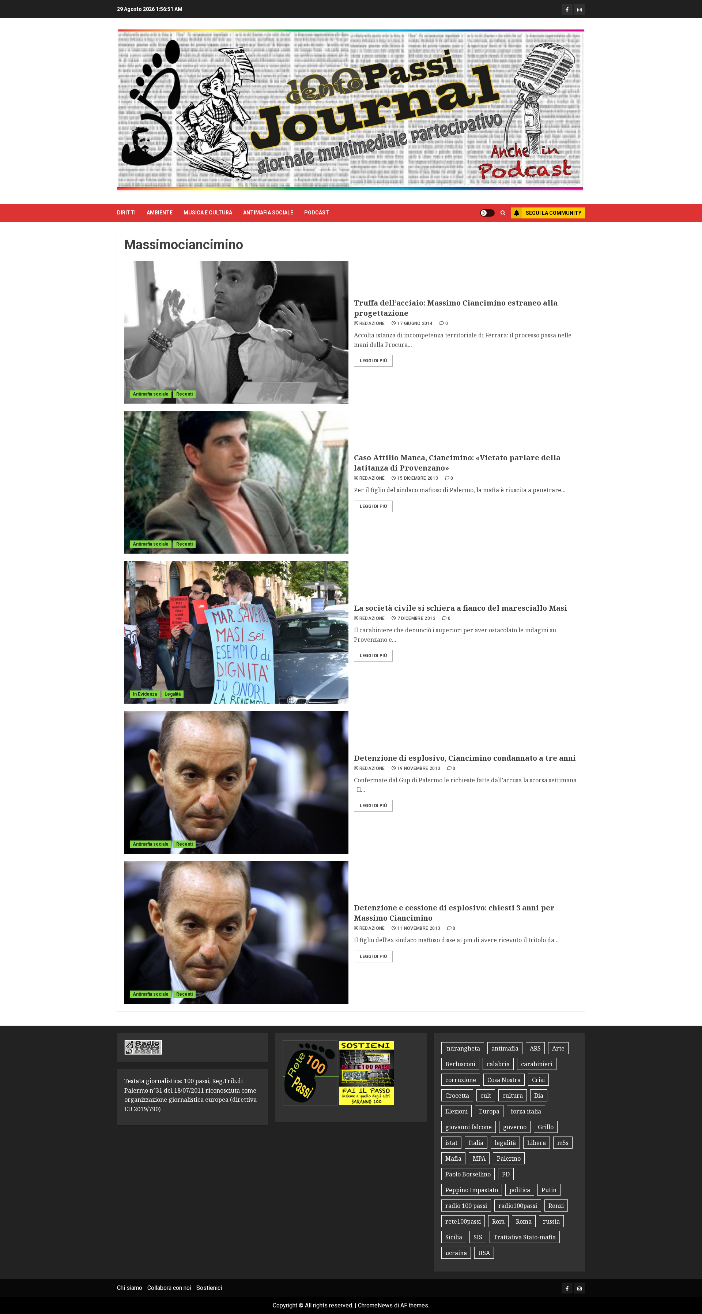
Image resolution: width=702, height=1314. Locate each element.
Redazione (372, 323)
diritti (126, 213)
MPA (479, 1158)
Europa (489, 1111)
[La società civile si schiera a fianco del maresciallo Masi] (236, 632)
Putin (548, 1190)
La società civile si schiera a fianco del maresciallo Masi (460, 608)
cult (485, 1096)
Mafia (453, 1158)
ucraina (456, 1253)
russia (551, 1221)
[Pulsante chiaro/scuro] (487, 213)
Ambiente (160, 213)
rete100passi (463, 1221)
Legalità (173, 694)
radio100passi (517, 1206)
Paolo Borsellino (468, 1174)
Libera (536, 1143)
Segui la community (553, 213)
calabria (498, 1064)
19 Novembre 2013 (419, 768)
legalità (505, 1143)
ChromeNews (375, 1305)
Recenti (184, 394)
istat (451, 1143)
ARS (535, 1048)
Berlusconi (460, 1064)
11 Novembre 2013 (419, 928)
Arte (558, 1048)
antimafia (504, 1048)
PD (506, 1174)
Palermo (509, 1158)
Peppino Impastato (471, 1190)
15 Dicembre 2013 (417, 478)
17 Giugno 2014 (415, 323)
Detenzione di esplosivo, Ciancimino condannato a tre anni (465, 758)
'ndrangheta (462, 1048)
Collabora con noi (169, 1287)
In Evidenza (145, 694)
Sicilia (453, 1237)
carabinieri (536, 1064)
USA (484, 1253)
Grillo (546, 1127)
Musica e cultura (208, 213)
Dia (538, 1096)
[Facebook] (567, 9)
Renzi (556, 1206)
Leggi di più (373, 360)
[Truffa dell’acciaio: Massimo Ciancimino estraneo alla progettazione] (236, 332)
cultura (512, 1096)
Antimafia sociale (268, 213)
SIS (477, 1237)
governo (514, 1127)
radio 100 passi (466, 1206)
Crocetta (457, 1096)
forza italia (526, 1111)
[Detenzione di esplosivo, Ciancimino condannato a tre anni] (236, 782)
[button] (502, 213)
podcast (316, 213)
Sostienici (209, 1287)
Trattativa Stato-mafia (525, 1237)
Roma (524, 1221)
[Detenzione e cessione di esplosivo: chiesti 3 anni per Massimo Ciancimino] (236, 932)
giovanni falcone (468, 1127)
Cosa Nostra (504, 1080)
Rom (498, 1221)
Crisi (538, 1080)
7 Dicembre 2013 (416, 618)
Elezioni (456, 1111)
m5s (563, 1143)
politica (519, 1190)
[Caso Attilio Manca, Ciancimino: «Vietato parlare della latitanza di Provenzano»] (236, 482)
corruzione (460, 1080)
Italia (476, 1143)
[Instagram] (579, 9)
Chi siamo (129, 1287)
